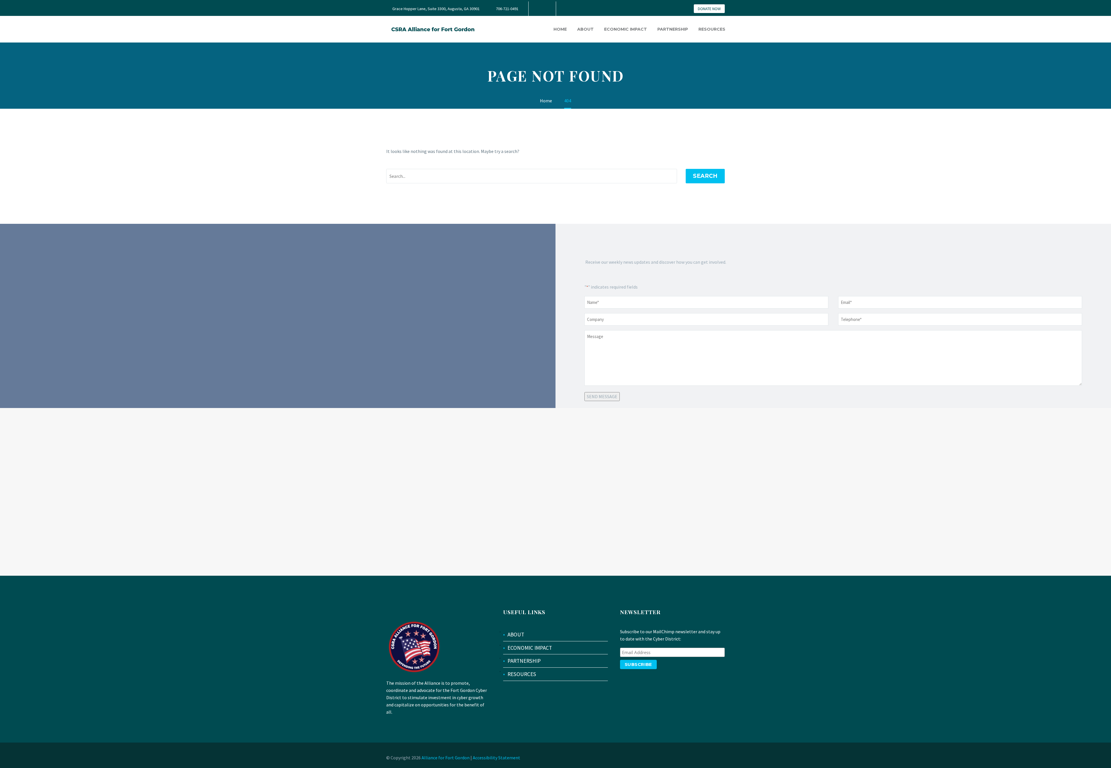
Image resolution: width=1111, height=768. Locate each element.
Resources (711, 29)
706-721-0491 (507, 8)
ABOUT (515, 634)
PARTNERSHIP (524, 660)
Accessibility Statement (496, 757)
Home (560, 29)
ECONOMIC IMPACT (529, 647)
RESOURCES (521, 674)
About (585, 29)
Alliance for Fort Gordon (446, 757)
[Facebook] (541, 8)
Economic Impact (625, 29)
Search (705, 176)
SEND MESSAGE (602, 396)
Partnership (672, 29)
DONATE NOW (709, 8)
